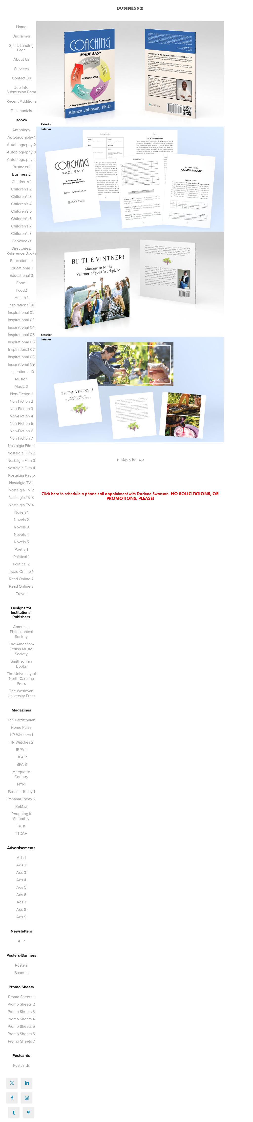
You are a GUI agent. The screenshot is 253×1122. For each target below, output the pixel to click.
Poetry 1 (21, 549)
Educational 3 (21, 275)
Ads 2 (21, 865)
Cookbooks (21, 240)
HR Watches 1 (21, 734)
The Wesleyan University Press (21, 693)
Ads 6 (21, 894)
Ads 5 (21, 887)
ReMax (21, 806)
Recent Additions (21, 101)
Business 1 (21, 166)
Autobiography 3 (21, 152)
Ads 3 (21, 872)
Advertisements (21, 848)
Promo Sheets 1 (21, 996)
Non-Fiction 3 (21, 408)
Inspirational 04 (21, 327)
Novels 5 (21, 541)
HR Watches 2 (21, 742)
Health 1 (21, 297)
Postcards (21, 1055)
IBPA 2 (21, 757)
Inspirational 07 (21, 349)
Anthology (21, 129)
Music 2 (21, 386)
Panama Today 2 (21, 799)
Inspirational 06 (21, 342)
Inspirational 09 (21, 364)
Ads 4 (21, 879)
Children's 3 (21, 196)
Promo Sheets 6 (21, 1033)
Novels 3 (21, 527)
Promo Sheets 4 (21, 1019)
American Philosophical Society (21, 631)
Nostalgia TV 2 (21, 490)
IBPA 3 (21, 764)
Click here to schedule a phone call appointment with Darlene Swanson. (130, 496)
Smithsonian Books (21, 663)
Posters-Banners (21, 955)
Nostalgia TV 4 (21, 504)
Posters (21, 965)
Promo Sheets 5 (21, 1026)
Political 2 (21, 564)
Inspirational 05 (21, 334)
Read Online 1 (21, 571)
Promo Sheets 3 (21, 1011)
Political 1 (21, 556)
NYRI (21, 784)
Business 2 (21, 174)
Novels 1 (21, 512)
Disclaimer (21, 36)
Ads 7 (21, 902)
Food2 (21, 290)
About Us (21, 59)
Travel (21, 593)
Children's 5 (21, 211)
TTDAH (21, 833)
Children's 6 (21, 218)
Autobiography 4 (21, 159)
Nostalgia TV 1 (21, 482)
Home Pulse (21, 727)
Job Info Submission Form (21, 89)
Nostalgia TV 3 (21, 497)
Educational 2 (21, 268)
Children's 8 (21, 233)
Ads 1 (21, 857)
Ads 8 (21, 909)
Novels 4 (21, 534)
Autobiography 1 (21, 137)
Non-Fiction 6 (21, 430)
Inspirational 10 (21, 371)
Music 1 (21, 379)
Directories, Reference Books (21, 250)
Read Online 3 (21, 586)
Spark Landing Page (21, 48)
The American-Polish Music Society (21, 648)
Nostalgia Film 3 (21, 460)
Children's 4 (21, 203)
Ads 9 (21, 916)
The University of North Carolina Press (21, 678)
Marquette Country (21, 774)
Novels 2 (21, 519)
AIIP (21, 941)
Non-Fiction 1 (21, 393)
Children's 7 (21, 226)
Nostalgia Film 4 (21, 467)
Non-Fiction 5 (21, 423)
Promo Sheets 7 (21, 1041)
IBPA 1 (21, 749)
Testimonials (21, 110)
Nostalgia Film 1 (21, 445)
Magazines (21, 710)
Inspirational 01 (21, 305)
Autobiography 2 (21, 144)
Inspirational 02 (21, 312)
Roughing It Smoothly (21, 816)
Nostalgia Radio (21, 475)
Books (21, 120)
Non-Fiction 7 (21, 438)
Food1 (21, 282)
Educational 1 (21, 260)
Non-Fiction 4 (21, 416)
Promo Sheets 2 (21, 1004)
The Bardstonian (21, 720)
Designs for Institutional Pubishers (21, 612)
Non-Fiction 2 (21, 401)
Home (21, 26)
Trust (21, 826)
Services (21, 68)
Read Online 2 (21, 578)
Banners (21, 972)
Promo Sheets (21, 987)
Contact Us (21, 78)
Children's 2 (21, 189)
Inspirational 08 (21, 356)
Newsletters (21, 931)
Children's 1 (21, 181)
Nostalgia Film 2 (21, 453)
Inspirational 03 (21, 319)
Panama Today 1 (21, 791)
